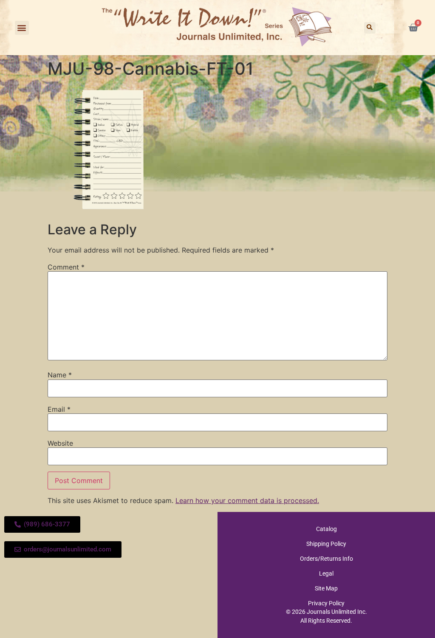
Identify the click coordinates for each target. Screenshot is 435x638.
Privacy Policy (326, 603)
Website (60, 443)
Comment (66, 267)
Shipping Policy (326, 543)
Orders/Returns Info (326, 558)
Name (60, 374)
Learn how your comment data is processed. (247, 500)
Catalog (326, 529)
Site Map (326, 588)
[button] (22, 28)
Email (59, 409)
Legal (326, 573)
